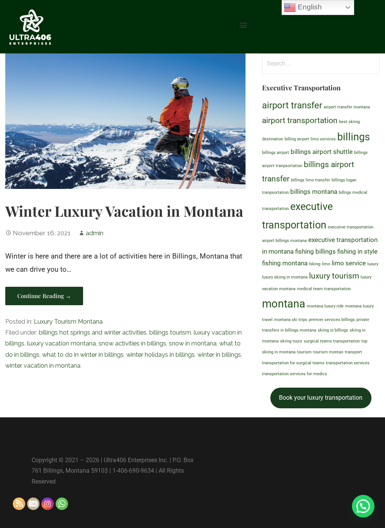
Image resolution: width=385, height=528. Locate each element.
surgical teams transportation (332, 341)
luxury (372, 264)
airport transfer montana (347, 107)
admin (94, 233)
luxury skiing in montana (285, 277)
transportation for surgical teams (293, 363)
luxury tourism (334, 275)
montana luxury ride (325, 306)
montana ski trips (290, 319)
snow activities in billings (132, 343)
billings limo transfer (310, 180)
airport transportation (300, 120)
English (309, 7)
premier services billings (332, 319)
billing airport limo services (310, 139)
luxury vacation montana (61, 343)
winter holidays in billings (160, 354)
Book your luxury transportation (320, 397)
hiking (314, 264)
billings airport (275, 152)
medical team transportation (324, 288)
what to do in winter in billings (83, 354)
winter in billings (219, 354)
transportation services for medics (294, 373)
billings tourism (170, 332)
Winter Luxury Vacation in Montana (124, 211)
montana (283, 303)
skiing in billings (333, 330)
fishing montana (285, 263)
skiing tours (291, 341)
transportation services (348, 363)
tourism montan (328, 352)
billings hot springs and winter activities (93, 332)
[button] (243, 25)
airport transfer (292, 105)
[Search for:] (321, 63)
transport (353, 352)
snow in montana (193, 343)
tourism (304, 352)
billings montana (313, 191)
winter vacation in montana (42, 365)
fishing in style (357, 251)
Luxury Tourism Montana (68, 321)
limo (326, 264)
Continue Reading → (44, 296)
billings (353, 137)
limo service (349, 263)
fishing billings (315, 251)
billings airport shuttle (322, 151)
